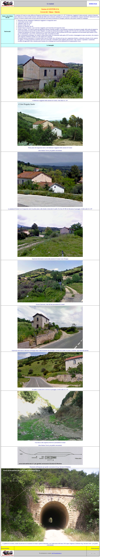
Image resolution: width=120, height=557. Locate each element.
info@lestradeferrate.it (56, 553)
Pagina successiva (95, 548)
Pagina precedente (5, 548)
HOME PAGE (93, 3)
